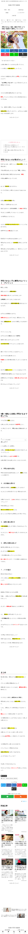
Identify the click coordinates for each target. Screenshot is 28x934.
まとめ (6, 151)
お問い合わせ (21, 930)
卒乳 (16, 778)
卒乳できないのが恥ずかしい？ (12, 145)
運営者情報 (7, 930)
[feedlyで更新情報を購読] (7, 796)
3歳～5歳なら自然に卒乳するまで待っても (14, 150)
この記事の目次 (12, 142)
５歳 (12, 778)
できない (4, 778)
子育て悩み (4, 775)
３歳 (8, 778)
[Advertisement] (14, 128)
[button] (25, 440)
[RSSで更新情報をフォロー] (20, 796)
